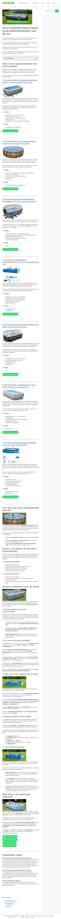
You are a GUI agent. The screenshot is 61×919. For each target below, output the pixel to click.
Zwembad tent (9, 905)
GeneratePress (11, 917)
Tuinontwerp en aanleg (23, 3)
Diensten (22, 915)
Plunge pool (8, 906)
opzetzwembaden (22, 643)
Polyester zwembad (10, 902)
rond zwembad (12, 645)
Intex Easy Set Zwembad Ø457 (15, 445)
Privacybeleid (40, 915)
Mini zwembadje (9, 903)
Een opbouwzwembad (7, 525)
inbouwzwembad (6, 696)
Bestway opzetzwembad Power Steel (17, 82)
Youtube (23, 917)
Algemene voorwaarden (49, 915)
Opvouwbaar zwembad (11, 900)
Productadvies (35, 3)
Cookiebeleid (33, 915)
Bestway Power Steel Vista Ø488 (15, 143)
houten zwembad (21, 695)
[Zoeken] (57, 11)
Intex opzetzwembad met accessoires (18, 386)
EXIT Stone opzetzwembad (24, 201)
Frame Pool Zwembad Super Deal (20, 263)
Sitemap (27, 915)
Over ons (32, 917)
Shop (43, 3)
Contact (48, 3)
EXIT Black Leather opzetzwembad (20, 326)
